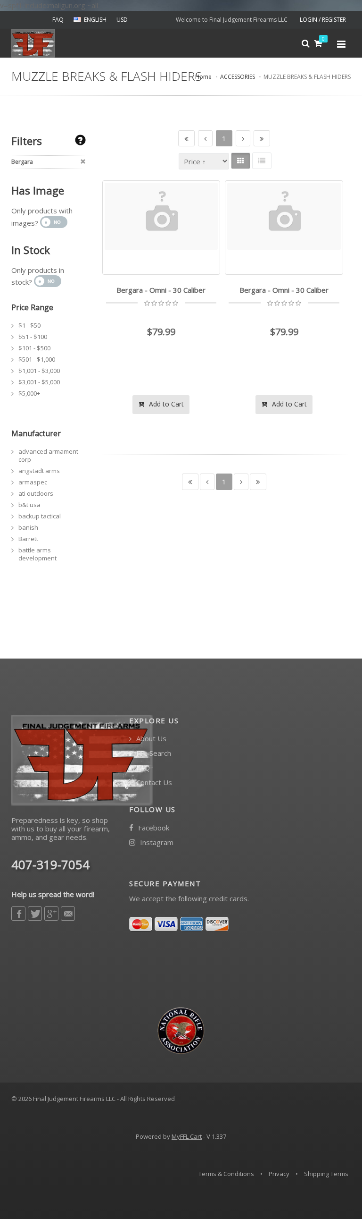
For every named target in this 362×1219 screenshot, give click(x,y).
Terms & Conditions (226, 1173)
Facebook (152, 827)
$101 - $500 (34, 348)
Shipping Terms (326, 1173)
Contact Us (153, 782)
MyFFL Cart (187, 1136)
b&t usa (29, 504)
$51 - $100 (32, 336)
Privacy (279, 1173)
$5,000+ (29, 393)
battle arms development (37, 554)
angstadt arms (39, 470)
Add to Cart (165, 403)
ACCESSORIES (237, 77)
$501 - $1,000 (36, 359)
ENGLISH (95, 20)
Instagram (155, 842)
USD (122, 20)
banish (28, 527)
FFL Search (152, 753)
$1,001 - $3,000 (39, 370)
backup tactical (39, 516)
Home (203, 77)
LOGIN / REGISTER (323, 20)
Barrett (28, 538)
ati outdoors (35, 493)
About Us (150, 738)
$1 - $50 (29, 325)
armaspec (32, 482)
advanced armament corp (48, 455)
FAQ (58, 20)
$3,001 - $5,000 (39, 382)
